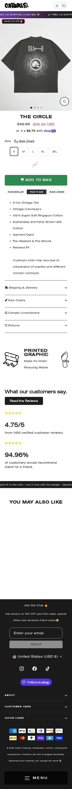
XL (43, 151)
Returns (13, 325)
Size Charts (16, 300)
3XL (35, 164)
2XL (54, 151)
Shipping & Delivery (22, 287)
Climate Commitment (23, 313)
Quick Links (14, 718)
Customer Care (18, 707)
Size (19, 141)
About (10, 695)
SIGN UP (36, 644)
